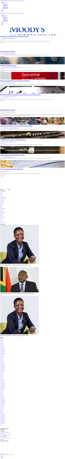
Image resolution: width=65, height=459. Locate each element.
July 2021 (1, 390)
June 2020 (2, 409)
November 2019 (2, 419)
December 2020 (2, 400)
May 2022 (1, 376)
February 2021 (2, 397)
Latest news (5, 16)
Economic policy (5, 4)
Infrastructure (5, 19)
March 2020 (2, 413)
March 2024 (2, 344)
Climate (1, 192)
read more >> (2, 42)
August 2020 (2, 406)
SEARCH (9, 189)
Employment (5, 5)
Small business (5, 8)
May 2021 (1, 393)
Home (3, 14)
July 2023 (1, 356)
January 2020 (2, 416)
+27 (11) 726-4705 (4, 436)
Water (1, 221)
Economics (2, 199)
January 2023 (2, 364)
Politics (19, 67)
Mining (1, 211)
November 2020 (2, 402)
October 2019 (2, 420)
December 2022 (2, 366)
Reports (3, 9)
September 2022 (2, 370)
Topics (3, 3)
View (1, 266)
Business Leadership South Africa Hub (6, 0)
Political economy (6, 7)
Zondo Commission (3, 222)
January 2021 (2, 399)
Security (1, 215)
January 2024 (2, 347)
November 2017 (2, 423)
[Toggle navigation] (24, 13)
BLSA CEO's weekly (3, 191)
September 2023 (2, 353)
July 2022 (1, 373)
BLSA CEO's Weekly (11, 53)
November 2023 (2, 350)
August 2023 (2, 354)
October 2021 (2, 386)
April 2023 (1, 360)
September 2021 (2, 387)
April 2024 (1, 343)
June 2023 (2, 357)
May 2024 (1, 341)
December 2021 (2, 383)
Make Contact (2, 439)
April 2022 (1, 377)
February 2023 (2, 363)
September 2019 (2, 422)
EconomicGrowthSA (3, 198)
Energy (4, 6)
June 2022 (2, 374)
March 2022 (2, 379)
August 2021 (2, 389)
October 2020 (2, 403)
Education (1, 201)
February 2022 (2, 380)
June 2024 (2, 340)
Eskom (1, 205)
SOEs (1, 218)
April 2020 (1, 412)
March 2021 (2, 396)
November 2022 (2, 367)
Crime (1, 195)
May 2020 (1, 410)
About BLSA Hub (4, 2)
